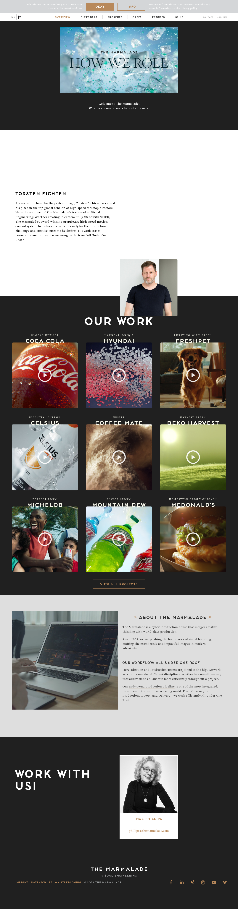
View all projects (118, 584)
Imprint (21, 882)
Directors (88, 17)
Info (131, 6)
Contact (208, 17)
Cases (136, 17)
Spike (179, 17)
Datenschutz (41, 882)
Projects (114, 17)
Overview (62, 17)
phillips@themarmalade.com (149, 831)
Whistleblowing (68, 882)
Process (158, 17)
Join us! (222, 17)
